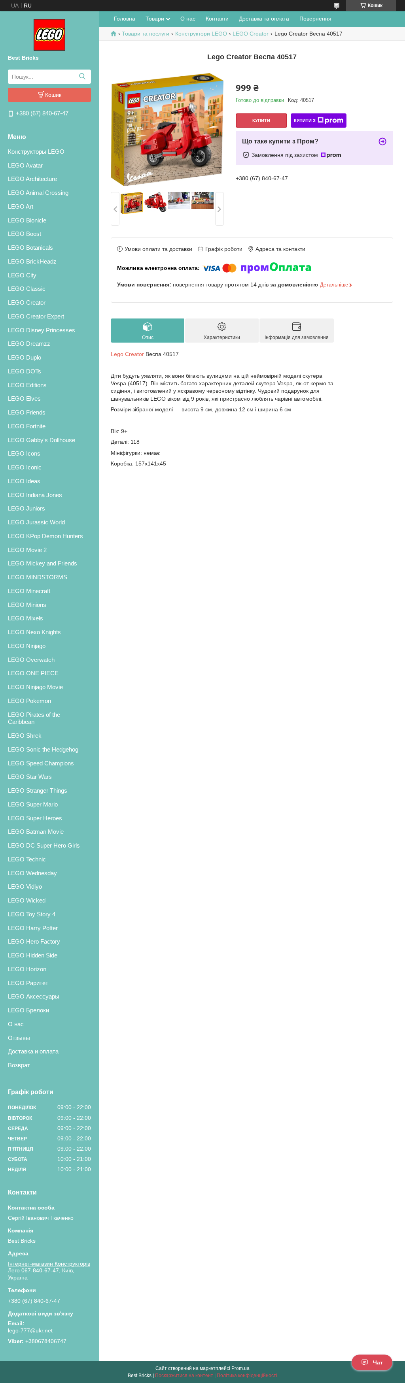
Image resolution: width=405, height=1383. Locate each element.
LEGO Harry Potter (33, 928)
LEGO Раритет (28, 983)
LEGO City (22, 275)
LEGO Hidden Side (32, 955)
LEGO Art (20, 206)
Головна (124, 18)
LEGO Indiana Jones (35, 495)
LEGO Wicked (26, 900)
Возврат (19, 1065)
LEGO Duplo (24, 357)
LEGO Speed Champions (41, 763)
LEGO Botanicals (30, 247)
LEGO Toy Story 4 (31, 914)
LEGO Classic (26, 288)
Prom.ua (240, 1368)
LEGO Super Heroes (35, 818)
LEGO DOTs (24, 371)
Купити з (305, 120)
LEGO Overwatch (31, 659)
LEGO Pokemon (29, 700)
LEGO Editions (27, 385)
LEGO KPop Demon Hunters (45, 536)
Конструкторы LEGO (36, 151)
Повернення (315, 18)
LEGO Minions (27, 604)
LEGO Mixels (25, 618)
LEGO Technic (27, 859)
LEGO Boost (24, 233)
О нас (16, 1024)
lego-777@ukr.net (30, 1330)
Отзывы (19, 1037)
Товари (155, 18)
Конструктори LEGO (201, 33)
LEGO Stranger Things (37, 790)
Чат (378, 1362)
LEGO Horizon (27, 969)
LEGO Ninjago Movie (35, 687)
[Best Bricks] (49, 34)
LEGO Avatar (25, 165)
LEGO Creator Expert (36, 316)
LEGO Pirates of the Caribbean (34, 718)
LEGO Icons (24, 453)
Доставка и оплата (33, 1051)
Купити (261, 120)
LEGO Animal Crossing (38, 192)
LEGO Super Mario (33, 804)
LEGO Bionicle (27, 220)
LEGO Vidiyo (25, 886)
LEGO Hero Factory (34, 941)
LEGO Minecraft (29, 591)
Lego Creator (127, 354)
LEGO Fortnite (26, 426)
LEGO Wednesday (32, 873)
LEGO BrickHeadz (32, 261)
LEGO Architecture (32, 178)
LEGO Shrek (25, 735)
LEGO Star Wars (30, 776)
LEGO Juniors (26, 508)
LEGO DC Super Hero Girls (44, 845)
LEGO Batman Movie (36, 831)
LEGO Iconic (25, 467)
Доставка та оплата (264, 18)
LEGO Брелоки (28, 1010)
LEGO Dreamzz (29, 343)
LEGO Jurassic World (36, 522)
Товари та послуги (145, 33)
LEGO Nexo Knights (34, 632)
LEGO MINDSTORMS (37, 577)
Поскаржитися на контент (184, 1375)
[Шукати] (82, 77)
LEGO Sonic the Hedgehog (43, 749)
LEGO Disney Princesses (41, 330)
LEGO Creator (26, 302)
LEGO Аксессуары (33, 996)
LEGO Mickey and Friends (42, 563)
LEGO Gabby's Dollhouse (41, 440)
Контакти (217, 18)
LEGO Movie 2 (27, 549)
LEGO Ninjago (26, 646)
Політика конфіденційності (247, 1375)
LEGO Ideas (24, 481)
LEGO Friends (26, 412)
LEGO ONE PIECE (33, 673)
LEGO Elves (24, 398)
